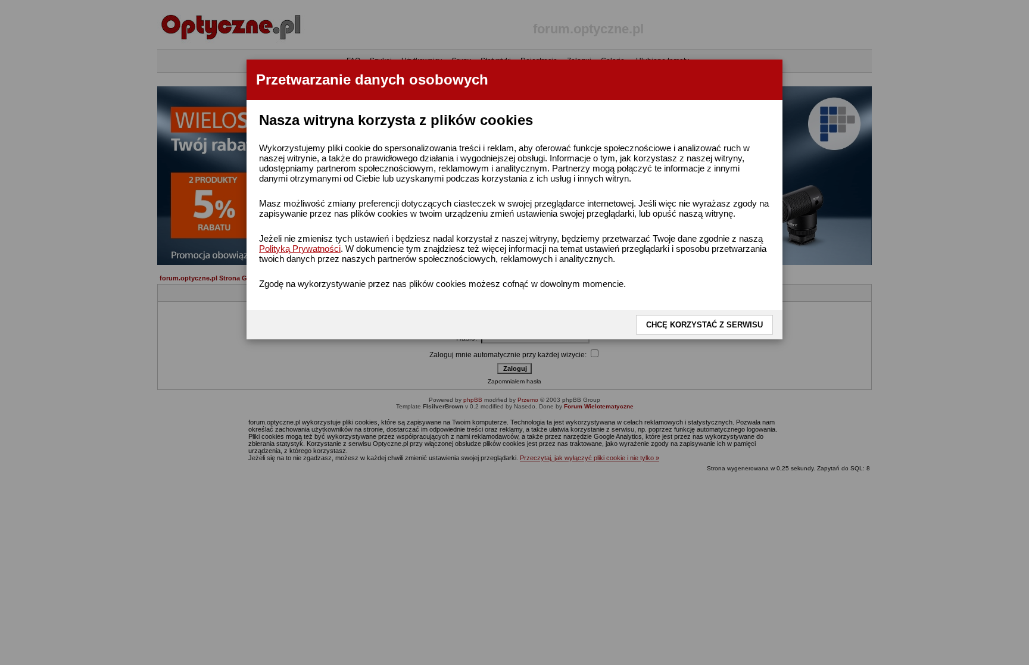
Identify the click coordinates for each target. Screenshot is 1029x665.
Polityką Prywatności (300, 248)
